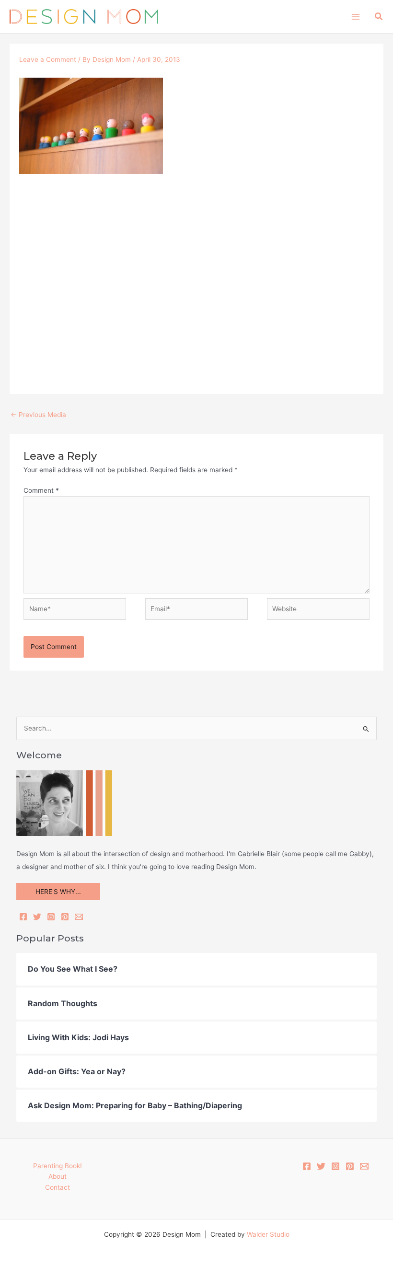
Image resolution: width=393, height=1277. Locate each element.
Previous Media (38, 414)
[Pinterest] (65, 917)
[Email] (79, 917)
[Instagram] (51, 917)
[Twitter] (37, 917)
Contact (57, 1187)
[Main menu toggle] (355, 16)
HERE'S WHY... (58, 891)
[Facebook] (23, 917)
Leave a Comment (47, 59)
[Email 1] (364, 1166)
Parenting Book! (57, 1166)
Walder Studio (268, 1234)
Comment (41, 490)
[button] (379, 17)
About (57, 1176)
